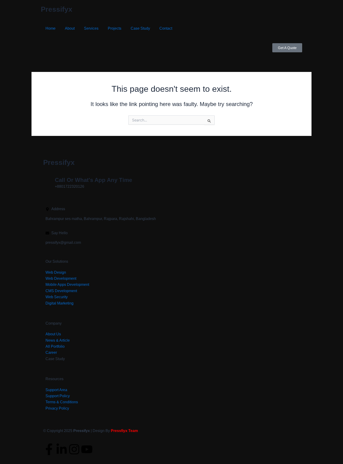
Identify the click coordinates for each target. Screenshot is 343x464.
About (70, 28)
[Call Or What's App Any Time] (49, 182)
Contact (165, 28)
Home (51, 28)
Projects (114, 28)
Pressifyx (56, 9)
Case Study (140, 28)
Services (91, 28)
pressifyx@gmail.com (63, 242)
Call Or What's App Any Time (93, 180)
